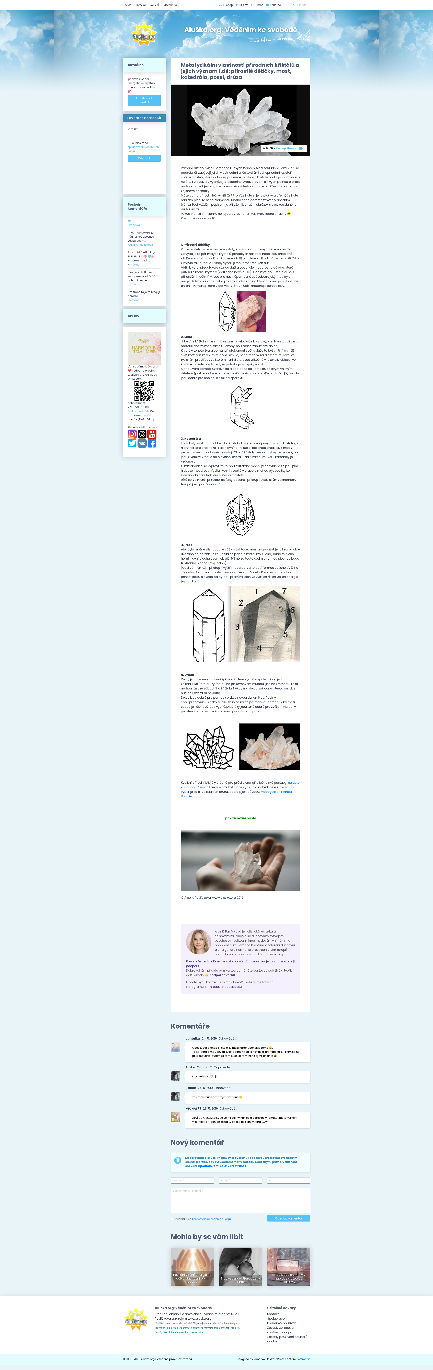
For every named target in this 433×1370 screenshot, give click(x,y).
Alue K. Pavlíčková (228, 931)
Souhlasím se (143, 147)
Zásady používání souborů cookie (287, 1339)
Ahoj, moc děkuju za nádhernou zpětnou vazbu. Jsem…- (141, 239)
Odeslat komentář (288, 1218)
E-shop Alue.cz (286, 148)
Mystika (140, 5)
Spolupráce (276, 1318)
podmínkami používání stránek (223, 1166)
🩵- (134, 223)
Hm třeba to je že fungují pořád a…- (144, 296)
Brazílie (186, 796)
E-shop (228, 5)
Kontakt (273, 1314)
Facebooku (233, 987)
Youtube (275, 5)
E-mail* (133, 129)
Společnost (171, 5)
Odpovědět (227, 1038)
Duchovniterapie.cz (230, 1323)
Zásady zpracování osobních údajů (281, 1330)
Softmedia (303, 1359)
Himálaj (286, 792)
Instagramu (195, 987)
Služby (244, 5)
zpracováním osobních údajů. (211, 1219)
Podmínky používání (282, 1323)
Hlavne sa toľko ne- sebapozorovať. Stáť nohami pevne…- (141, 278)
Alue (128, 5)
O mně (258, 5)
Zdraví (154, 5)
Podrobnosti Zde (139, 411)
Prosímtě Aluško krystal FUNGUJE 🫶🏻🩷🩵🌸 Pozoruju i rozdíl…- (143, 258)
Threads (214, 987)
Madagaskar (270, 792)
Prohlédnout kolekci (144, 100)
